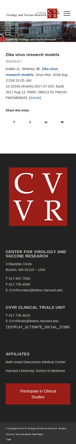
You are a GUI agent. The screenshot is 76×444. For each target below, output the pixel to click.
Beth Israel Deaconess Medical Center (35, 362)
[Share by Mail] (62, 122)
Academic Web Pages (32, 434)
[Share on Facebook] (14, 122)
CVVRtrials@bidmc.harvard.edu (34, 321)
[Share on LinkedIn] (46, 122)
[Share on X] (30, 122)
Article (35, 98)
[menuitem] (56, 13)
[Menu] (65, 13)
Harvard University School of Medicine (35, 371)
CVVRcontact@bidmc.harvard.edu (36, 290)
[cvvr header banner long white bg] (31, 13)
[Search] (56, 13)
